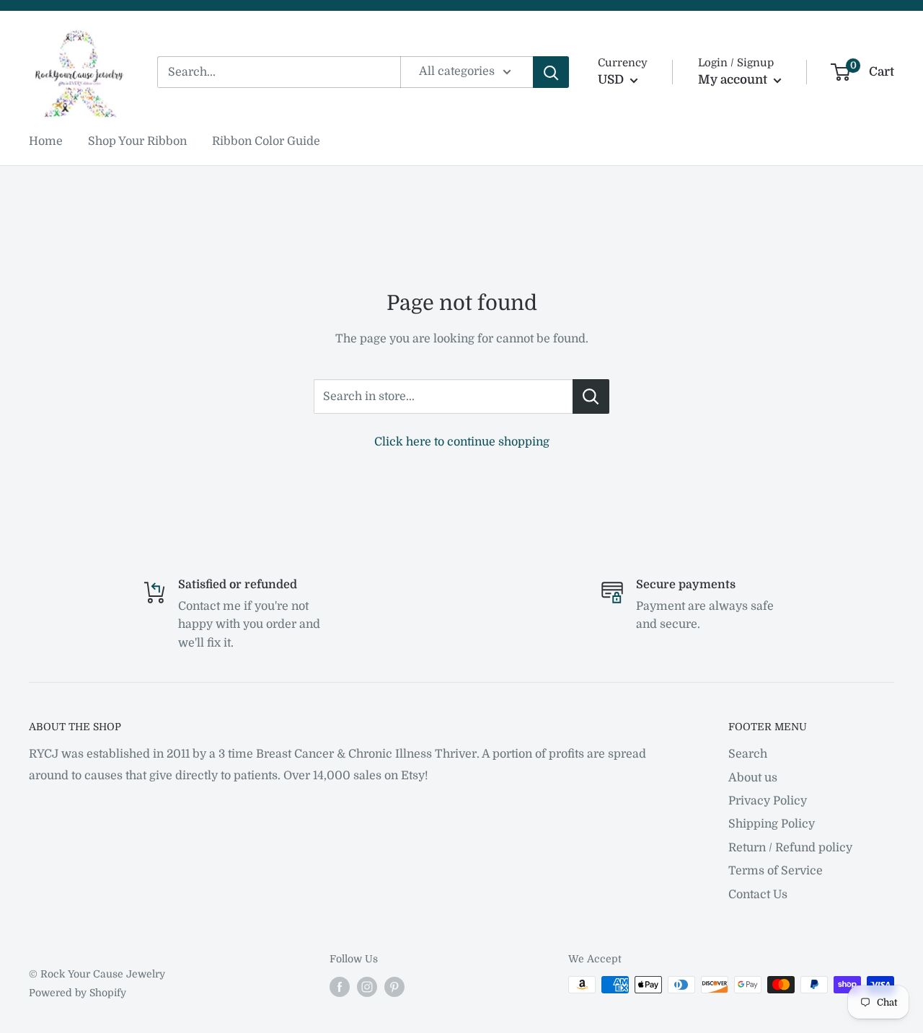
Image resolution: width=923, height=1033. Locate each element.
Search (747, 754)
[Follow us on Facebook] (340, 986)
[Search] (551, 72)
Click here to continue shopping (461, 441)
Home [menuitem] (46, 141)
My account (734, 80)
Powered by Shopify (77, 992)
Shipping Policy (771, 823)
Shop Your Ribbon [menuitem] (137, 141)
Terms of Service (775, 870)
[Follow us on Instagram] (367, 986)
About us (752, 777)
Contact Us (757, 894)
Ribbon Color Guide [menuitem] (266, 141)
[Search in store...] (591, 396)
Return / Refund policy (790, 847)
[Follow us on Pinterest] (394, 986)
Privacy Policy (767, 800)
